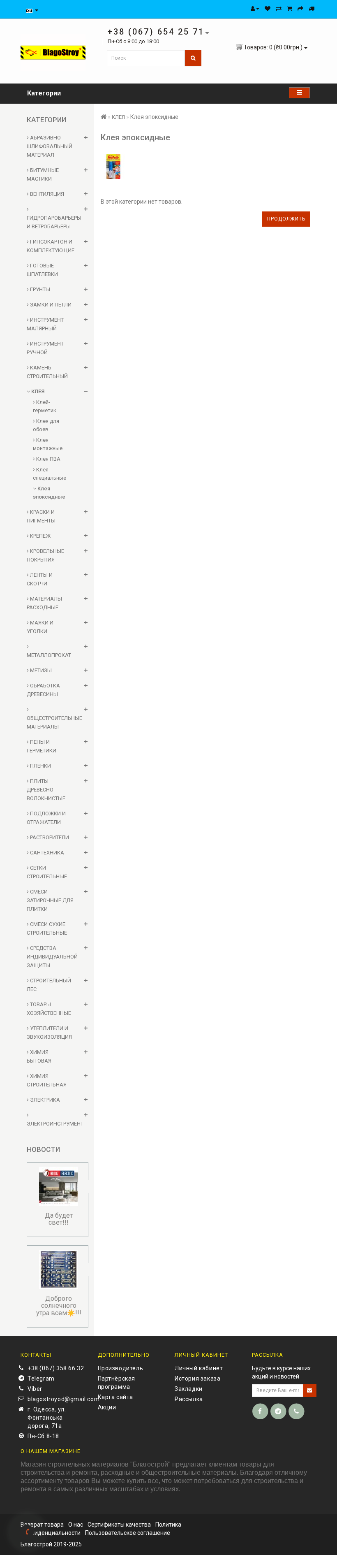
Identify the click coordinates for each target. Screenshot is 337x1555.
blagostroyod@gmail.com (56, 1399)
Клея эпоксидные (49, 492)
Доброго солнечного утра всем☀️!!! (58, 1306)
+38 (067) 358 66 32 (56, 1368)
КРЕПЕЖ (40, 536)
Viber (35, 1389)
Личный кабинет (199, 1368)
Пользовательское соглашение (127, 1532)
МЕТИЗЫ (40, 670)
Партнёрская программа (117, 1382)
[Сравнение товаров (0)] (279, 8)
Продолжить (286, 219)
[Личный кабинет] (255, 8)
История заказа (197, 1378)
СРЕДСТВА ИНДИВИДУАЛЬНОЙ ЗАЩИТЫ (52, 956)
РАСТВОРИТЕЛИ (49, 837)
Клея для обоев (46, 425)
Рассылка (189, 1399)
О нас (75, 1524)
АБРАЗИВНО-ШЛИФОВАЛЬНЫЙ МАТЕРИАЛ (49, 146)
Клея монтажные (47, 444)
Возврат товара (42, 1524)
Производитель (120, 1368)
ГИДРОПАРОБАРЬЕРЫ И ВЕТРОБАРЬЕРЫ (54, 222)
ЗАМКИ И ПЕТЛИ (50, 305)
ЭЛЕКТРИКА (44, 1100)
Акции (107, 1407)
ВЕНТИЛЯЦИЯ (46, 194)
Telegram (41, 1378)
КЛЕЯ (37, 391)
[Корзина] (289, 8)
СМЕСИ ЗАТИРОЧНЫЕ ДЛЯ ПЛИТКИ (50, 900)
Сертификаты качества (119, 1524)
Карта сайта (116, 1397)
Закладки (189, 1389)
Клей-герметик (44, 406)
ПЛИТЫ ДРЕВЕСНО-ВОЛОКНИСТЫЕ (46, 789)
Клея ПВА (47, 459)
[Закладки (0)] (267, 8)
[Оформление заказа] (300, 8)
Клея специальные (49, 473)
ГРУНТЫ (39, 289)
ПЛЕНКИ (40, 766)
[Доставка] (311, 8)
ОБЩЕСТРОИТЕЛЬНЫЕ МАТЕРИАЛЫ (54, 722)
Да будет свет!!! (59, 1219)
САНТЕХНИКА (46, 852)
